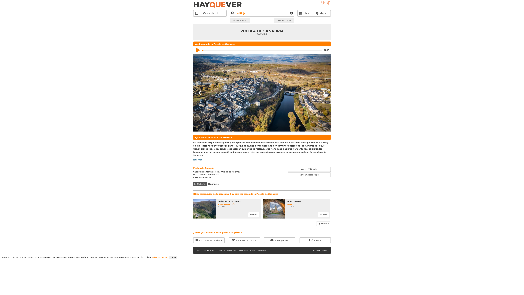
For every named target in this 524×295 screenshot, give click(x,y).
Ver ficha (253, 215)
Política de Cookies (258, 250)
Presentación (209, 250)
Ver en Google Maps (309, 175)
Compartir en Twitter (246, 240)
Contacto (221, 250)
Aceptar (173, 257)
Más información (160, 257)
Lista (306, 13)
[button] (203, 93)
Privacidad (243, 250)
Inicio (199, 250)
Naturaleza (213, 184)
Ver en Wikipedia (309, 169)
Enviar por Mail (281, 240)
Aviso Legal (231, 250)
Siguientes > (323, 223)
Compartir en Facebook (210, 240)
